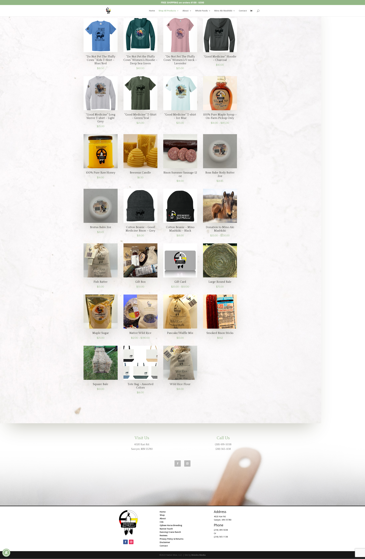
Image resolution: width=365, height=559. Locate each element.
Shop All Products (167, 11)
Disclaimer (165, 542)
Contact (243, 11)
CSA (161, 522)
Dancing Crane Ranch (170, 532)
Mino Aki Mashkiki (223, 11)
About (185, 11)
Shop (162, 515)
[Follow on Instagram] (187, 463)
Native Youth (166, 528)
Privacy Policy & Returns (171, 538)
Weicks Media (198, 555)
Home (152, 11)
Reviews (163, 535)
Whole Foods (201, 11)
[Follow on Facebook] (178, 463)
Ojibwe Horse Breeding (171, 525)
